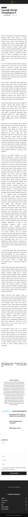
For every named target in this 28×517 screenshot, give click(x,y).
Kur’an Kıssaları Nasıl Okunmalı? (15, 422)
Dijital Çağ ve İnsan (14, 428)
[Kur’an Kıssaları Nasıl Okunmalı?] (5, 422)
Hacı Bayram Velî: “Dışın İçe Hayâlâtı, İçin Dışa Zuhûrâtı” (17, 415)
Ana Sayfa (3, 5)
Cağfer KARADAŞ (7, 15)
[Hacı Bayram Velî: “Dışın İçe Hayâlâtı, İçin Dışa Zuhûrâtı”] (5, 416)
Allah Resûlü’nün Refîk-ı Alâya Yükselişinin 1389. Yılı (7, 365)
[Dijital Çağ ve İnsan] (5, 429)
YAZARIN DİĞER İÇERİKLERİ (19, 411)
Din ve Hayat (9, 5)
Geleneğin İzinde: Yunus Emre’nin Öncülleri (20, 364)
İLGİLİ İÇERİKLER (6, 411)
